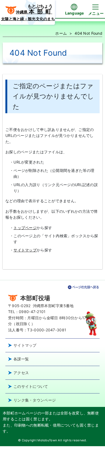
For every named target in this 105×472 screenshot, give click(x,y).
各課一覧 (21, 359)
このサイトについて (30, 386)
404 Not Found (88, 33)
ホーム (61, 33)
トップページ (25, 227)
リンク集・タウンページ (34, 400)
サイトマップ (25, 250)
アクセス (21, 372)
